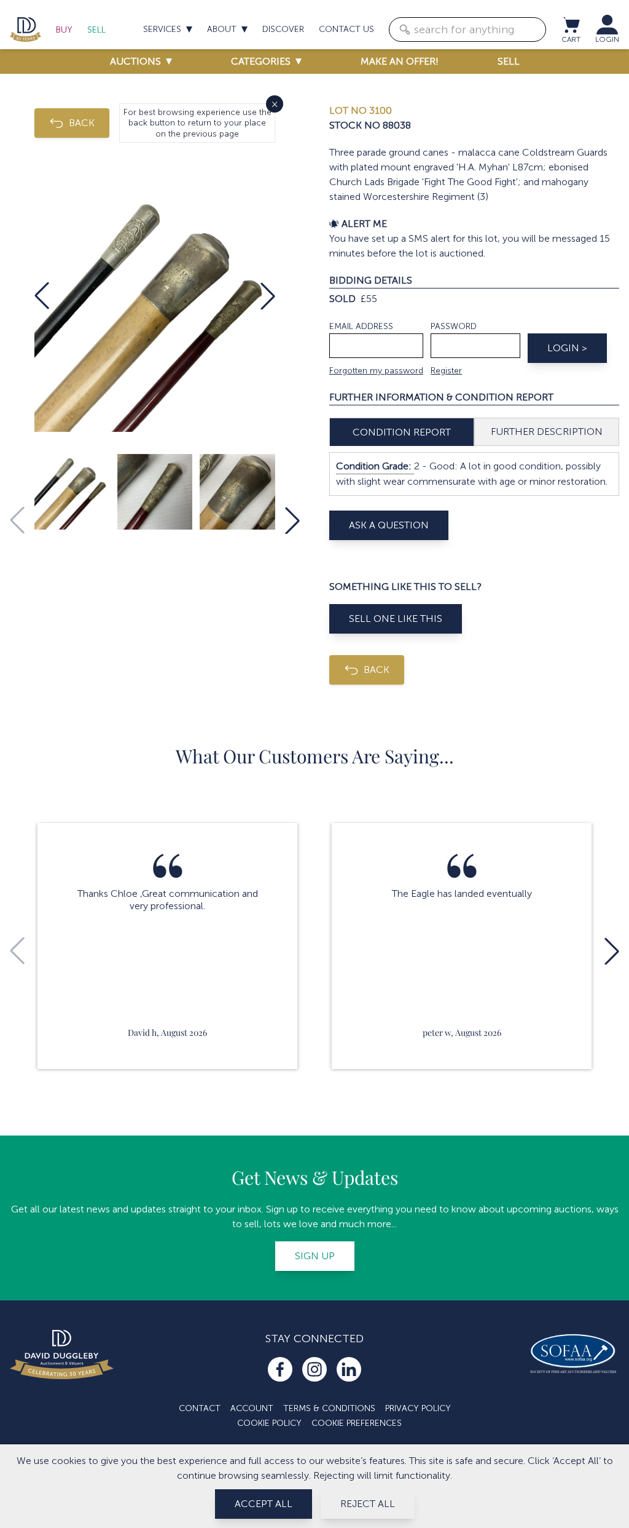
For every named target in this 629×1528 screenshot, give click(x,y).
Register (446, 370)
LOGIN (607, 39)
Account (251, 1408)
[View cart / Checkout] (570, 24)
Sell (96, 29)
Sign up (315, 1256)
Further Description (547, 431)
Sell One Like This (395, 618)
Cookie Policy (269, 1423)
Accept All (263, 1503)
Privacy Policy (418, 1408)
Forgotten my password (376, 370)
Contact (200, 1408)
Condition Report (402, 432)
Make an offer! (400, 61)
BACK (82, 122)
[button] (41, 295)
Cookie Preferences (356, 1423)
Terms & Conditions (329, 1408)
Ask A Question (389, 525)
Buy (64, 29)
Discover (283, 29)
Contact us (346, 29)
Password (454, 326)
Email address (361, 326)
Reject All (367, 1503)
